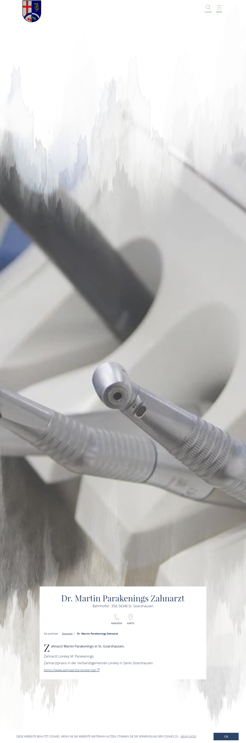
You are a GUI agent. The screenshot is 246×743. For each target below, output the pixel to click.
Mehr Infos (188, 736)
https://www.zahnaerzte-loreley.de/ (70, 670)
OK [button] (226, 736)
